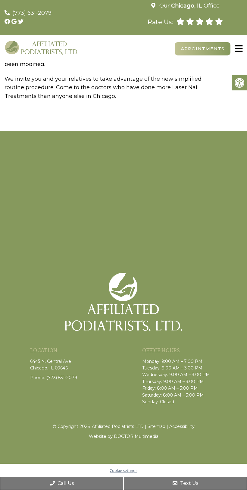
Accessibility (182, 426)
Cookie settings (123, 470)
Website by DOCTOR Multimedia (123, 436)
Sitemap (156, 426)
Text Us (188, 483)
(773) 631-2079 (32, 13)
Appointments (202, 49)
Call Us (65, 483)
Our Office (189, 5)
